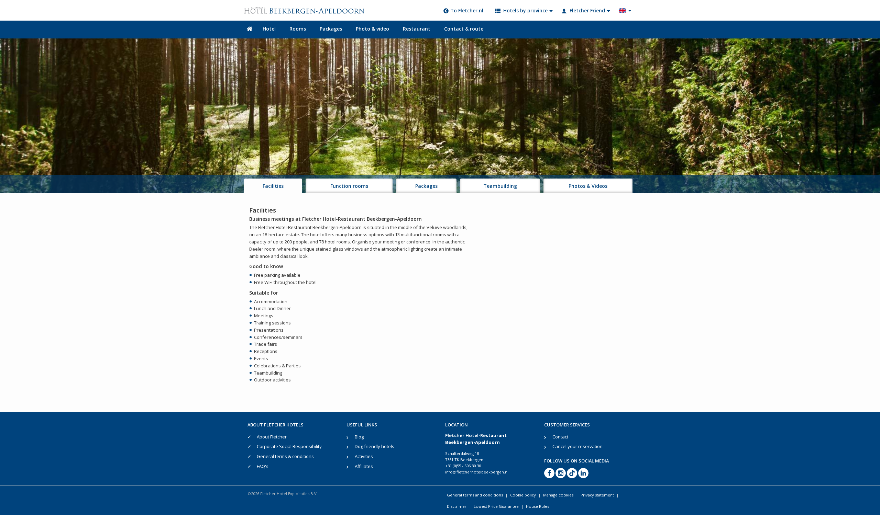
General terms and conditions (475, 494)
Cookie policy (523, 494)
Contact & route (463, 28)
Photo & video (372, 28)
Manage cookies (558, 494)
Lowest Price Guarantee (496, 506)
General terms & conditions (285, 456)
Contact (560, 437)
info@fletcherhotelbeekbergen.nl (476, 471)
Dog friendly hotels (374, 446)
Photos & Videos (588, 186)
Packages (331, 28)
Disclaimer (456, 506)
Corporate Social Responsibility (289, 446)
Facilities (273, 186)
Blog (359, 437)
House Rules (537, 506)
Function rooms (349, 186)
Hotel (269, 28)
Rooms (297, 28)
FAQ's (262, 466)
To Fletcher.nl (466, 10)
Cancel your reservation (577, 446)
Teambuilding (500, 186)
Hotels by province (525, 10)
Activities (364, 456)
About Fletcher (272, 437)
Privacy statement (597, 494)
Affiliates (364, 466)
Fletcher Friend (587, 10)
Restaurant (416, 28)
